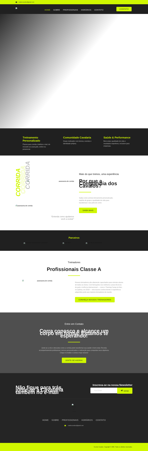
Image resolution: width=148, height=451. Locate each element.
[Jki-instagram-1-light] (130, 2)
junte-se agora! (74, 360)
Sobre (56, 10)
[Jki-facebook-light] (126, 2)
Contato (98, 10)
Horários (86, 10)
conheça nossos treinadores (95, 300)
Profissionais (70, 10)
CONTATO (124, 9)
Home (47, 10)
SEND (126, 391)
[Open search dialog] (113, 8)
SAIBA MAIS (88, 210)
